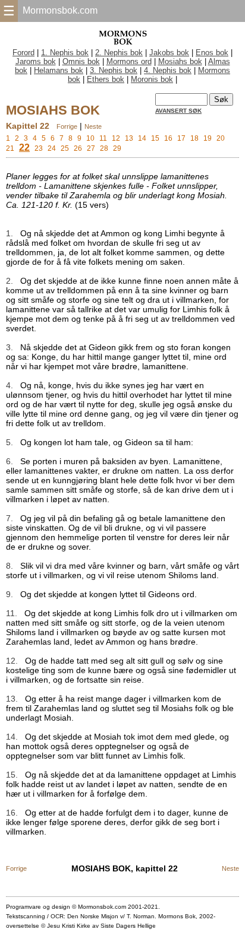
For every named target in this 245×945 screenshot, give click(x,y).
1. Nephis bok (65, 52)
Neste (93, 126)
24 (52, 148)
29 (117, 148)
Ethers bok (105, 79)
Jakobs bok (169, 52)
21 (10, 148)
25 (65, 148)
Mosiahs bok (180, 61)
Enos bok (212, 52)
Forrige (66, 126)
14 (142, 138)
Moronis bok (152, 79)
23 (38, 148)
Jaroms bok (35, 61)
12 (116, 138)
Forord (23, 52)
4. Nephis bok (167, 70)
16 (168, 138)
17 (181, 138)
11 (103, 138)
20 (220, 138)
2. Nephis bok (119, 52)
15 (155, 138)
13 (129, 138)
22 (24, 147)
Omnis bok (81, 61)
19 (207, 138)
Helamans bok (58, 70)
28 (104, 148)
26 (78, 148)
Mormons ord (129, 61)
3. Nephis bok (113, 70)
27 (91, 148)
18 (194, 138)
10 (90, 138)
